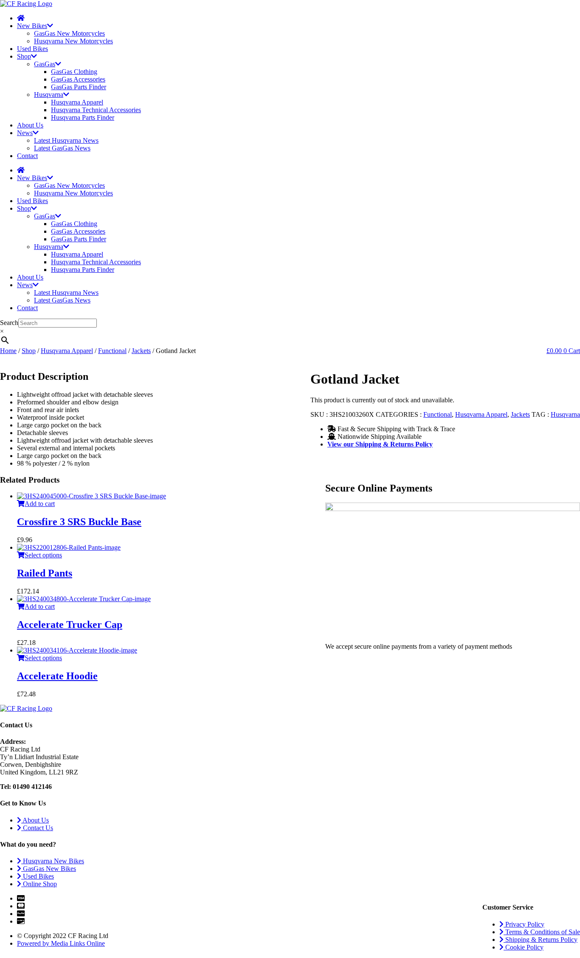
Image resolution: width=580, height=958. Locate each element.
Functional (112, 350)
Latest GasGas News (62, 148)
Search (9, 322)
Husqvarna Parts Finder (82, 117)
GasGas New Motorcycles (69, 33)
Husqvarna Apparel (77, 102)
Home (8, 350)
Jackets (141, 350)
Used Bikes (32, 48)
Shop (24, 56)
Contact (27, 155)
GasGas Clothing (74, 71)
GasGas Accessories (78, 79)
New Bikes (32, 25)
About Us (30, 125)
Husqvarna (48, 94)
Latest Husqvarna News (66, 140)
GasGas (44, 64)
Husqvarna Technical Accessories (96, 109)
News (25, 132)
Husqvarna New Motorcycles (73, 41)
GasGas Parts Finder (78, 86)
